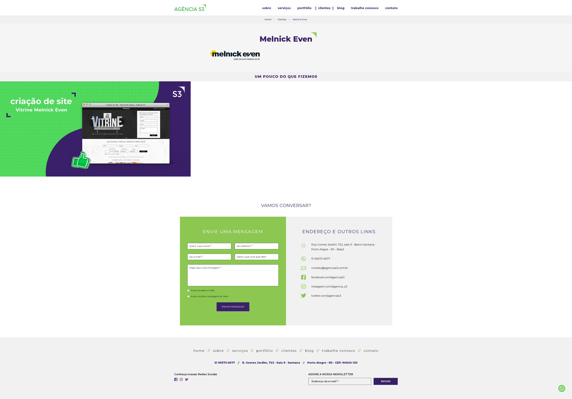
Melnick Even (300, 19)
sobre (218, 351)
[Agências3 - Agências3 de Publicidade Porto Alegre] (190, 7)
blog (309, 351)
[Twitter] (186, 379)
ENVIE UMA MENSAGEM (233, 231)
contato (371, 351)
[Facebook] (175, 379)
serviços (240, 351)
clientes (289, 351)
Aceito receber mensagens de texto (210, 296)
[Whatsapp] (561, 388)
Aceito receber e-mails (202, 290)
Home (268, 19)
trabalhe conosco (338, 351)
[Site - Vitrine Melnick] (95, 129)
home (199, 351)
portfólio (264, 351)
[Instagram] (181, 379)
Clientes (282, 19)
